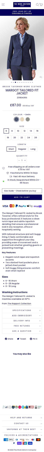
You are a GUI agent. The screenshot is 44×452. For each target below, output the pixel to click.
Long (33, 149)
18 (8, 137)
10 (18, 131)
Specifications (22, 310)
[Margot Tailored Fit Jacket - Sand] (9, 397)
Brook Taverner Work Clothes (22, 87)
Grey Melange (27, 119)
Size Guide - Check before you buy (20, 191)
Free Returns (22, 326)
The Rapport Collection (19, 303)
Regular (22, 149)
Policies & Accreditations (21, 435)
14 (31, 131)
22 (22, 137)
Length (22, 144)
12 (25, 131)
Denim (16, 119)
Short (11, 149)
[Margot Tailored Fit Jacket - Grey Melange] (12, 397)
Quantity (22, 156)
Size (22, 126)
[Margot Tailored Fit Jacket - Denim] (7, 397)
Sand (22, 119)
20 (14, 137)
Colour (22, 115)
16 (37, 131)
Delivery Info (22, 321)
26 (35, 137)
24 (28, 137)
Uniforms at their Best (21, 429)
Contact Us (21, 423)
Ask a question (22, 331)
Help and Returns (21, 418)
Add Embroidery (22, 316)
